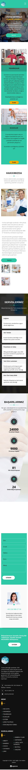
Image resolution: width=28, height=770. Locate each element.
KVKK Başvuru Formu (10, 725)
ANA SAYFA (6, 709)
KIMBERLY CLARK (20, 737)
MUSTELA (17, 747)
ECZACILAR (6, 717)
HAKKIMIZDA (6, 711)
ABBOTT (5, 741)
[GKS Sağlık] (5, 660)
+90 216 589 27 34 (14, 609)
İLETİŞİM (14, 644)
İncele (14, 102)
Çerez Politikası (8, 722)
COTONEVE (6, 748)
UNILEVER (18, 750)
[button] (3, 24)
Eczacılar (14, 128)
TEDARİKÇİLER (14, 68)
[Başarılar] (14, 421)
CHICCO (5, 746)
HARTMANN (18, 740)
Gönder (8, 578)
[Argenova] (14, 766)
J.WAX (4, 751)
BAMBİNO (6, 743)
